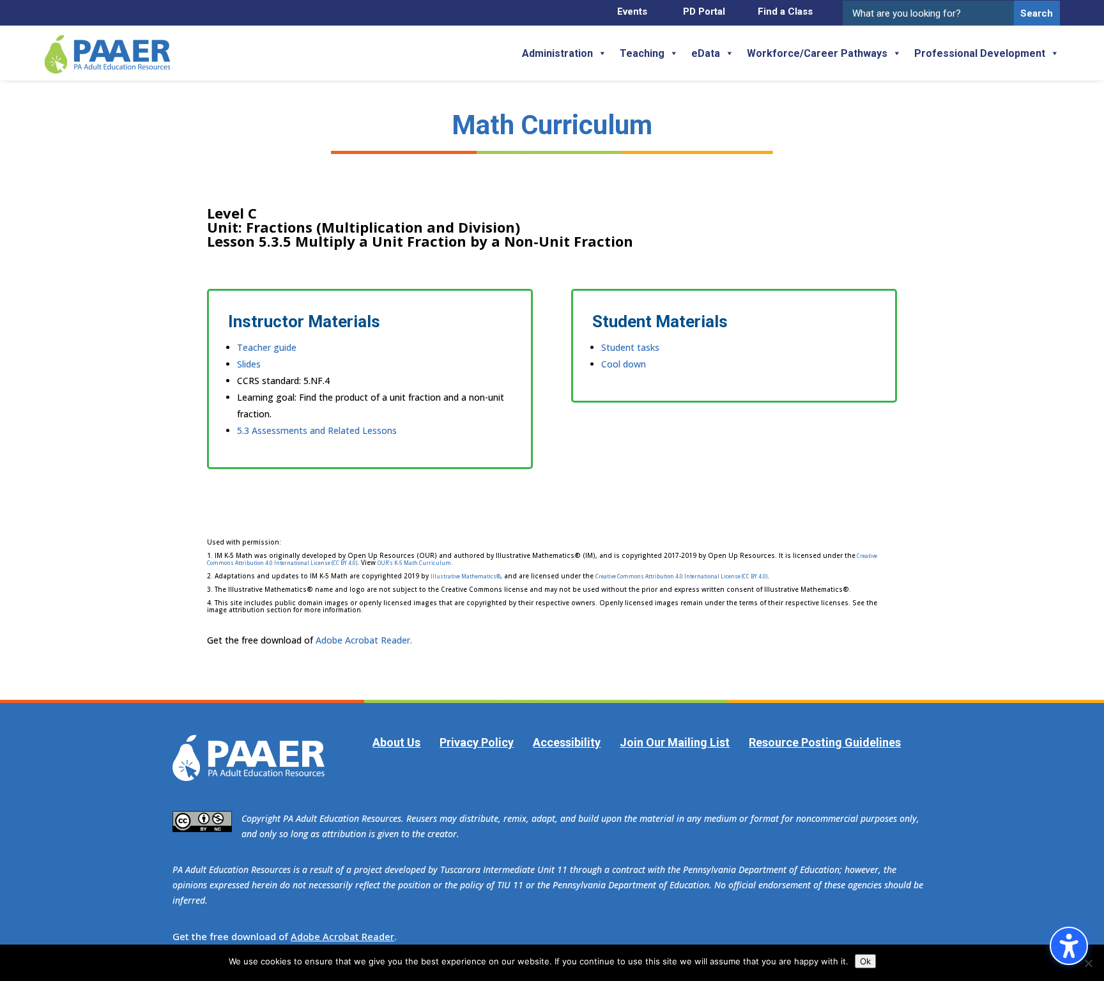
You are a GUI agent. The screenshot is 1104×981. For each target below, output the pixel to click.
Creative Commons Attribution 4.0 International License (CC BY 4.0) (681, 576)
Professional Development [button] (979, 53)
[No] (1088, 963)
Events (632, 11)
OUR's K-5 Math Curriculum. (415, 562)
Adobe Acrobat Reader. (364, 640)
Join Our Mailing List (675, 742)
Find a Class (785, 11)
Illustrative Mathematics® (465, 576)
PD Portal (704, 11)
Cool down (623, 364)
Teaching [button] (642, 53)
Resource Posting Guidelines (825, 742)
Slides (249, 364)
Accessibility (567, 742)
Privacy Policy (477, 742)
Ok (865, 961)
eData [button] (705, 53)
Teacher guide (266, 347)
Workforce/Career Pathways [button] (817, 53)
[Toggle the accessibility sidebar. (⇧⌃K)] (1069, 946)
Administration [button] (557, 53)
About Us (396, 742)
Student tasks (630, 347)
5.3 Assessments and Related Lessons (317, 430)
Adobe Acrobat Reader (342, 936)
